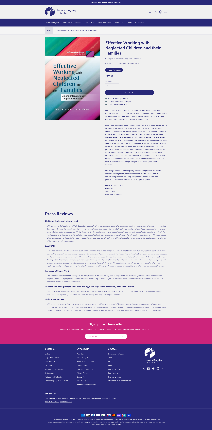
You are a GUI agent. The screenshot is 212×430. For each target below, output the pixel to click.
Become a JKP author (116, 354)
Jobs (110, 358)
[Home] (60, 12)
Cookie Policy (82, 377)
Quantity (108, 81)
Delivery (48, 354)
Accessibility (81, 381)
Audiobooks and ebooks (54, 369)
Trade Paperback (114, 70)
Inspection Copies (52, 358)
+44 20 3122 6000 (52, 402)
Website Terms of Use (85, 369)
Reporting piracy (115, 377)
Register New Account (85, 361)
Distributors (49, 365)
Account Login (82, 358)
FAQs (110, 365)
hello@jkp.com (66, 402)
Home (49, 30)
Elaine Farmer (122, 64)
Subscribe (92, 336)
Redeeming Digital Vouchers (56, 381)
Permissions (113, 373)
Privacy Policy (82, 373)
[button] (150, 12)
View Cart (80, 354)
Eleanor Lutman (133, 64)
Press (110, 361)
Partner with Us (114, 369)
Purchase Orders (52, 361)
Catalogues (49, 373)
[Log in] (155, 11)
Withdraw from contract (86, 385)
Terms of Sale (82, 365)
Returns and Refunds (53, 377)
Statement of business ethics (119, 381)
